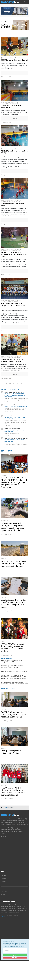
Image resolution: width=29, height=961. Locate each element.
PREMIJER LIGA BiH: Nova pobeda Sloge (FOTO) (14, 152)
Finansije (3, 597)
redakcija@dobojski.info (7, 917)
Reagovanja (4, 520)
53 (25, 383)
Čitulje (3, 894)
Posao (3, 885)
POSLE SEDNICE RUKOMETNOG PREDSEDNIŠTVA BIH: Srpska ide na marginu (13, 305)
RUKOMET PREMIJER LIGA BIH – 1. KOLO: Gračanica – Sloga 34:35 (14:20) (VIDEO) (14, 254)
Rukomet (19, 57)
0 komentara (14, 72)
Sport (3, 641)
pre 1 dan (7, 435)
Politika (3, 475)
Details (7, 950)
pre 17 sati (8, 425)
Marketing (4, 882)
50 (14, 383)
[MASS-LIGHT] (14, 25)
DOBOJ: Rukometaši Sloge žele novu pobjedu (13, 204)
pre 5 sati (7, 401)
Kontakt (3, 888)
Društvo (3, 558)
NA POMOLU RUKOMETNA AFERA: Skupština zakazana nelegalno (12, 360)
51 (17, 383)
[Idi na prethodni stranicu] (6, 383)
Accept (15, 955)
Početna (3, 875)
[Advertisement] (14, 853)
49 (10, 383)
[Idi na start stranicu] (3, 383)
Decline (14, 957)
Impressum (3, 879)
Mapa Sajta (4, 891)
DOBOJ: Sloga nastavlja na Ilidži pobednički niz (11, 106)
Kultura (3, 709)
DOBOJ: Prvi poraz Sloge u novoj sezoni (14, 60)
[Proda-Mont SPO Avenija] (14, 11)
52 (21, 383)
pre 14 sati (8, 412)
